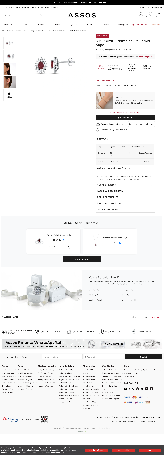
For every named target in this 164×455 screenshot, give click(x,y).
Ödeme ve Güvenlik (46, 383)
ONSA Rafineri (8, 389)
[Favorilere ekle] (152, 124)
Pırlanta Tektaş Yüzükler (69, 373)
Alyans (90, 24)
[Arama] (41, 15)
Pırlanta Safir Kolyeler (68, 386)
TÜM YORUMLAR (140, 317)
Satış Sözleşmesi (25, 376)
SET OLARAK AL (82, 259)
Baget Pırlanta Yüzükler (69, 379)
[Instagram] (125, 389)
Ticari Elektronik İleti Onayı (124, 421)
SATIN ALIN (125, 117)
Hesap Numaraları (46, 379)
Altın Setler (87, 399)
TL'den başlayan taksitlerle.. (125, 113)
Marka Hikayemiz (9, 370)
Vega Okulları (8, 392)
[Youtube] (146, 389)
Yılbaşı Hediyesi (109, 370)
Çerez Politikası (104, 417)
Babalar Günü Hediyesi (112, 379)
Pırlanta (8, 24)
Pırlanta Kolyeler (66, 383)
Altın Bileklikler (89, 376)
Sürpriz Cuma (108, 392)
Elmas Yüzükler (65, 399)
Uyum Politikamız (25, 386)
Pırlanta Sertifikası (46, 370)
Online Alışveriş (131, 373)
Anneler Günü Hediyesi (112, 376)
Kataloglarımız (8, 373)
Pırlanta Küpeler (66, 389)
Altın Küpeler (88, 386)
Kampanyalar (157, 7)
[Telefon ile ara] (141, 124)
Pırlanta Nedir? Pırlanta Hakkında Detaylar (143, 370)
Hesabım (141, 17)
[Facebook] (129, 389)
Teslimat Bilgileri (25, 379)
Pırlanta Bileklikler (67, 392)
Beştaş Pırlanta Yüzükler (69, 376)
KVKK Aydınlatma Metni (151, 417)
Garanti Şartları (25, 370)
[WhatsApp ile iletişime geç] (130, 124)
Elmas (41, 24)
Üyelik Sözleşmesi (25, 373)
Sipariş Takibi (145, 7)
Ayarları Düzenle (96, 450)
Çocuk (74, 24)
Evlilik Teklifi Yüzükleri (111, 395)
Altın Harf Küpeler (90, 402)
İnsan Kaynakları (9, 376)
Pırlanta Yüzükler (66, 370)
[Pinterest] (137, 389)
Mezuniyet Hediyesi (110, 399)
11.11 (104, 389)
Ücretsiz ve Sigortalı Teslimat (114, 130)
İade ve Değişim (45, 376)
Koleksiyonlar (123, 24)
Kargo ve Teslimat (46, 386)
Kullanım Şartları (25, 389)
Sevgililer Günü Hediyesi (112, 373)
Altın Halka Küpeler (91, 395)
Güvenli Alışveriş (148, 421)
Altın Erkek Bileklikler (92, 405)
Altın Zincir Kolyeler (91, 389)
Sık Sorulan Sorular (46, 373)
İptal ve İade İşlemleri (27, 383)
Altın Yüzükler (89, 370)
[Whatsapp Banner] (82, 344)
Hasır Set (87, 408)
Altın (24, 24)
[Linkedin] (151, 389)
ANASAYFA (6, 31)
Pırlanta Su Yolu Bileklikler (70, 395)
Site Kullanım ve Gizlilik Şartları (125, 417)
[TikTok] (133, 389)
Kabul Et (150, 450)
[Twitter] (142, 389)
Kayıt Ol (143, 357)
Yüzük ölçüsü (129, 376)
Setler (107, 24)
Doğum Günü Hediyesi (111, 386)
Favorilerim (150, 17)
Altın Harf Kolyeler (91, 392)
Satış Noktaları (8, 383)
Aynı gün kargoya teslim (112, 124)
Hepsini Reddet (123, 450)
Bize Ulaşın (6, 386)
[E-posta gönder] (136, 124)
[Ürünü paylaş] (146, 124)
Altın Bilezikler (89, 379)
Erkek (57, 24)
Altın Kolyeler (88, 383)
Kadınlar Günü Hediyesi (112, 383)
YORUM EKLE (156, 317)
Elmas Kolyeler (65, 402)
